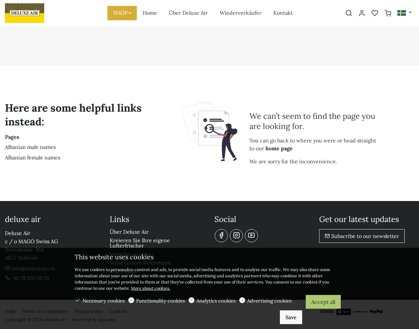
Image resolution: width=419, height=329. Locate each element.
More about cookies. (150, 288)
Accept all (323, 302)
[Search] (348, 13)
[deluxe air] (33, 12)
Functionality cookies (160, 301)
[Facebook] (221, 235)
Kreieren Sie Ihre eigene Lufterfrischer (140, 243)
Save (291, 317)
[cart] (387, 13)
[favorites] (374, 13)
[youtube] (251, 235)
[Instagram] (236, 235)
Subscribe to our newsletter (364, 236)
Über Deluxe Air (129, 231)
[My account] (361, 13)
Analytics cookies (216, 301)
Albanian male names (30, 147)
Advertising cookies (269, 301)
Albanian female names (32, 157)
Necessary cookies (103, 301)
